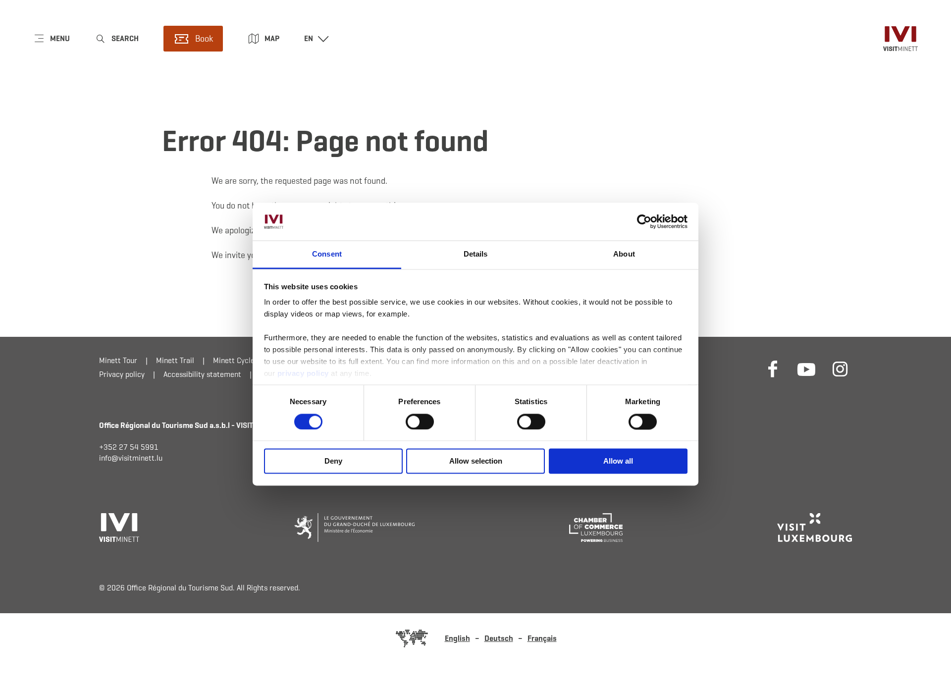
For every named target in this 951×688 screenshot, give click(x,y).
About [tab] (624, 254)
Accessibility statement (202, 374)
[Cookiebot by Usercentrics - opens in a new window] (644, 221)
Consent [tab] (327, 254)
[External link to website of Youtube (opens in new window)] (806, 368)
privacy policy (304, 374)
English (457, 638)
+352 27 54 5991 (128, 447)
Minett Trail (175, 360)
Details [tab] (476, 254)
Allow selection (475, 461)
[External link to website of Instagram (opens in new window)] (840, 368)
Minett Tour (118, 360)
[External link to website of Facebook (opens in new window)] (773, 368)
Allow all (618, 461)
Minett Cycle (234, 360)
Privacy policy (122, 374)
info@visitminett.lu (130, 458)
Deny (333, 461)
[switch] (420, 421)
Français (542, 638)
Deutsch (498, 638)
